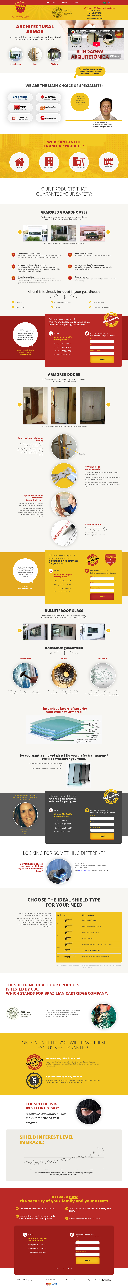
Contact (76, 2)
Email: (92, 345)
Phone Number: (95, 351)
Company (63, 2)
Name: (92, 339)
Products (51, 2)
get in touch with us (85, 870)
